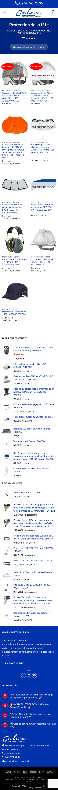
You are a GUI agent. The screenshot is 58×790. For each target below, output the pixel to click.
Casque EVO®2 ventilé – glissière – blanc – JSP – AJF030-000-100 (41, 262)
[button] (4, 13)
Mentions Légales (45, 779)
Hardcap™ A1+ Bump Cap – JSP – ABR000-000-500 (14, 313)
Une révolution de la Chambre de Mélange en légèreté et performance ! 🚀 (31, 696)
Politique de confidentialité (18, 779)
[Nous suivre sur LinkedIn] (29, 675)
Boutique (23, 31)
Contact (31, 777)
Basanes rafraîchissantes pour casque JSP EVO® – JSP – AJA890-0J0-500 (42, 207)
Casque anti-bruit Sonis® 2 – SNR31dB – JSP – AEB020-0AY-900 (14, 262)
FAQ (40, 777)
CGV (29, 781)
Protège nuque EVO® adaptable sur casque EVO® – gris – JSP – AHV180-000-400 (12, 208)
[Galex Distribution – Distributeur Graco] (29, 13)
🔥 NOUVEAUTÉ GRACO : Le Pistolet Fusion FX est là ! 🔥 (29, 705)
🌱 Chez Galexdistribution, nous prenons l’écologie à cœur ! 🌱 (31, 715)
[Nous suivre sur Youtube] (34, 675)
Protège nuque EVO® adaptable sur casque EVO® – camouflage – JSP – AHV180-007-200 (42, 148)
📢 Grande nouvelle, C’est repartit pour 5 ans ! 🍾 (33, 725)
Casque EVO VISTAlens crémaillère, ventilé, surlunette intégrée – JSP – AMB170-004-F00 (42, 97)
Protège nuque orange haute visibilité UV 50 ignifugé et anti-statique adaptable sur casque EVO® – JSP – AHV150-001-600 (13, 151)
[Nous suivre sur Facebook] (23, 675)
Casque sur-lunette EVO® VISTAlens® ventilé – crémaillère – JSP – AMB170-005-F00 (14, 97)
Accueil (11, 31)
